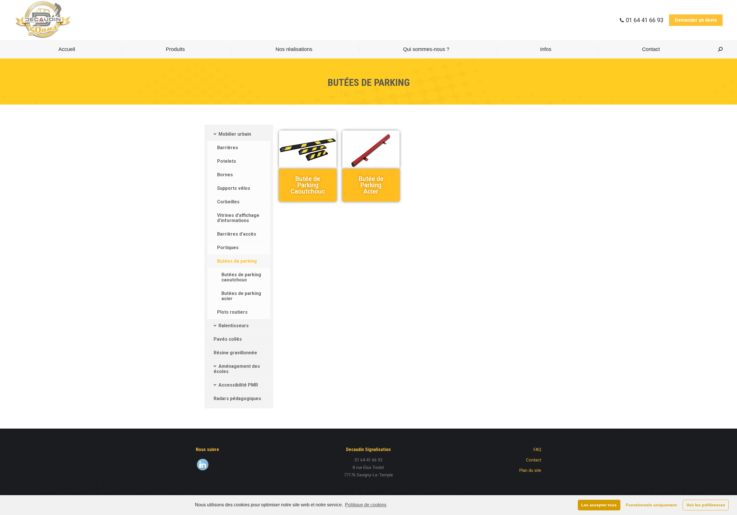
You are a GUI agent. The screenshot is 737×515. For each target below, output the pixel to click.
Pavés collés (228, 339)
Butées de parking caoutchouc (241, 277)
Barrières (227, 147)
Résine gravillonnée (235, 352)
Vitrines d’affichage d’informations (238, 218)
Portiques (228, 247)
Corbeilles (228, 202)
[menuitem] (67, 49)
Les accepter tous (599, 505)
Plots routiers (232, 312)
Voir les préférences (705, 505)
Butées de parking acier (241, 296)
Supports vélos (233, 188)
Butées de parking (237, 261)
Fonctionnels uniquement (651, 505)
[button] (307, 185)
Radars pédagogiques (237, 398)
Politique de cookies (365, 504)
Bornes (225, 174)
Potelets (226, 161)
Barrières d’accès (236, 234)
